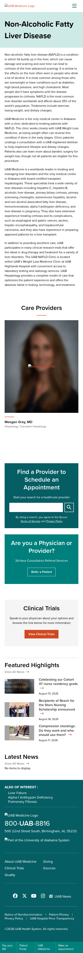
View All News (14, 672)
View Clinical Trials (41, 634)
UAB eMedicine (44, 947)
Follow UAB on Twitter (24, 896)
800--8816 (27, 823)
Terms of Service (30, 521)
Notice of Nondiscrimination (23, 914)
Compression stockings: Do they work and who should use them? (57, 730)
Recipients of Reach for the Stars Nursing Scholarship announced (57, 705)
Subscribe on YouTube (34, 896)
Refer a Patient (41, 572)
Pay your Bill (7, 947)
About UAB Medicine (20, 861)
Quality (10, 874)
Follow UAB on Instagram (43, 896)
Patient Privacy (59, 914)
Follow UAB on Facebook (15, 896)
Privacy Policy (54, 521)
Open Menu (74, 6)
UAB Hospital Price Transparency (52, 918)
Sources (49, 868)
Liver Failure (17, 792)
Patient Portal (23, 947)
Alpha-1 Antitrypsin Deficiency (30, 797)
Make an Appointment (66, 947)
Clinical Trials (14, 868)
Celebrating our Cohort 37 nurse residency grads (58, 682)
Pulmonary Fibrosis (22, 801)
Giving (48, 861)
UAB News (63, 896)
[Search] (69, 507)
